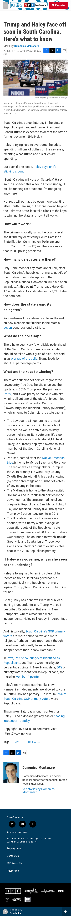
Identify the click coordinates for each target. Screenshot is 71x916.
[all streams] (66, 911)
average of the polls (24, 358)
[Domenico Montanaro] (11, 772)
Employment (14, 848)
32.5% (7, 394)
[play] (5, 911)
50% (59, 667)
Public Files (13, 871)
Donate (60, 5)
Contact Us (13, 856)
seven (7, 327)
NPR (17, 742)
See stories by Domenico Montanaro (38, 790)
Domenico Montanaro (26, 46)
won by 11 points (27, 676)
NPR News (34, 742)
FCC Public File (14, 863)
